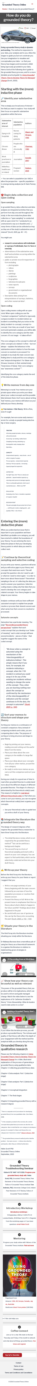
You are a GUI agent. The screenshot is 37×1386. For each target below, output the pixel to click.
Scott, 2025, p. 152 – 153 (21, 919)
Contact (18, 1363)
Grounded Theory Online (14, 4)
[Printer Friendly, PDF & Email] (27, 28)
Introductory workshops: (19, 1212)
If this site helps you (11, 1318)
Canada (27, 1301)
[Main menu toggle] (32, 4)
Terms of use (18, 1366)
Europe (20, 1301)
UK (17, 1301)
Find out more (29, 1245)
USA (13, 1301)
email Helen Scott (23, 1224)
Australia (11, 1304)
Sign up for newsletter (12, 1355)
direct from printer (19, 1307)
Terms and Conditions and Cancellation (18, 1373)
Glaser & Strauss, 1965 (28, 1133)
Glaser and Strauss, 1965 (29, 135)
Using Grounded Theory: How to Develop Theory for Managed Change (18, 78)
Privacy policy (18, 1369)
